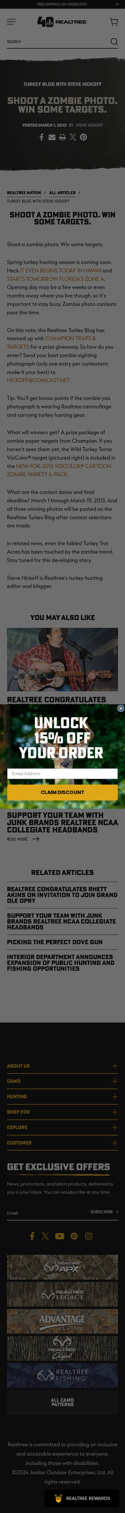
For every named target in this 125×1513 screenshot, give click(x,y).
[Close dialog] (121, 708)
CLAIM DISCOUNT (62, 792)
